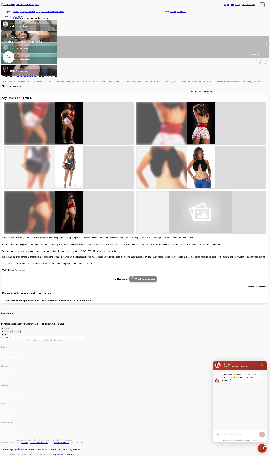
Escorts (16, 11)
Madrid (173, 11)
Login (226, 4)
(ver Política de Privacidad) (67, 454)
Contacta (63, 449)
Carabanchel (6, 413)
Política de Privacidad (25, 449)
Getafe (4, 373)
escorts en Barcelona (39, 442)
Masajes (23, 11)
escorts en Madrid (61, 442)
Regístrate (235, 4)
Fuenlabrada (6, 370)
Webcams (45, 11)
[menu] (262, 4)
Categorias (7, 11)
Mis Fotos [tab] (68, 91)
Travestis (31, 11)
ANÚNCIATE (7, 337)
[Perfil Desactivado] (258, 61)
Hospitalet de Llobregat (11, 356)
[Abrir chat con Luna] (262, 448)
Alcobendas (6, 408)
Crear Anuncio (248, 4)
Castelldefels (6, 432)
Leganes (5, 375)
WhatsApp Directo (144, 279)
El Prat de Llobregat (10, 394)
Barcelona (181, 11)
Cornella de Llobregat (11, 435)
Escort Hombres (57, 11)
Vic (2, 361)
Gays (38, 11)
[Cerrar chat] (262, 365)
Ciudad (166, 11)
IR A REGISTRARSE (10, 332)
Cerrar (4, 335)
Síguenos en (74, 449)
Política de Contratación (47, 449)
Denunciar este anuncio (257, 286)
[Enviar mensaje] (262, 434)
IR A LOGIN (7, 329)
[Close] (2, 319)
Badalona (5, 351)
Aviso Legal (8, 449)
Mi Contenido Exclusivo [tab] (201, 91)
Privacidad (254, 440)
